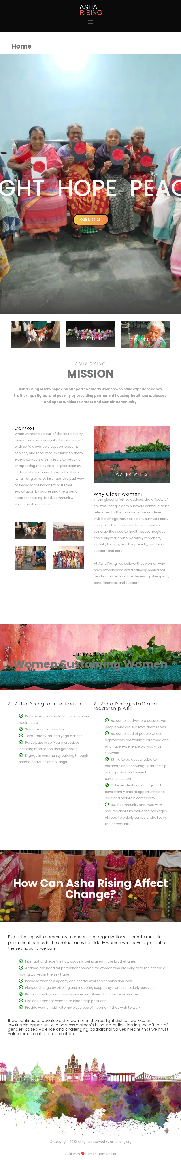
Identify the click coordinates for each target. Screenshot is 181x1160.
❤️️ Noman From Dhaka (98, 1154)
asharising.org (120, 1141)
